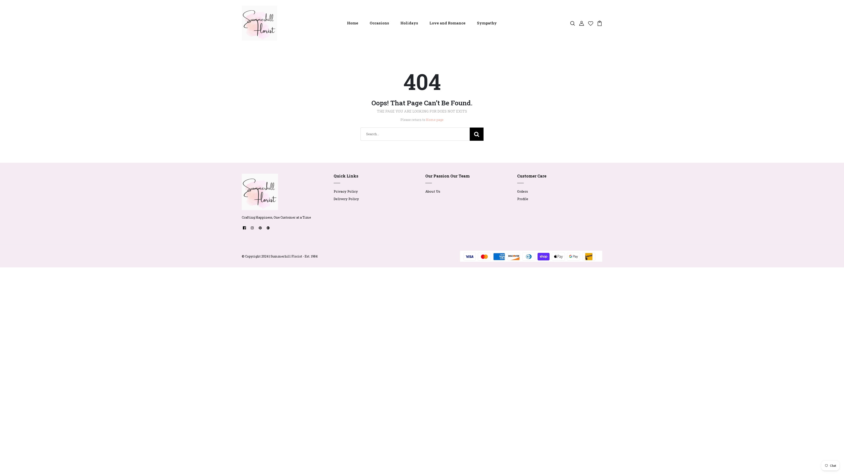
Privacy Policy (346, 191)
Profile (522, 199)
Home (352, 23)
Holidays (409, 23)
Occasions (379, 23)
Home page (435, 120)
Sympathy (487, 23)
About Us (432, 191)
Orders (522, 191)
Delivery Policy (346, 199)
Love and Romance (447, 23)
